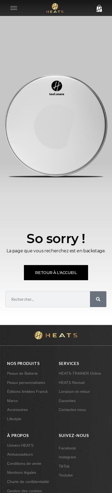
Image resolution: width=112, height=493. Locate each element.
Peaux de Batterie (22, 373)
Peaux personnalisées (26, 382)
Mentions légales (21, 472)
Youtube (66, 475)
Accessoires (17, 409)
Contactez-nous (72, 409)
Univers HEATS (20, 445)
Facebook (67, 448)
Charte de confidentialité (28, 481)
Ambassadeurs (20, 454)
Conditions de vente (24, 463)
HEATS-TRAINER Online (80, 373)
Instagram (67, 457)
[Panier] (98, 8)
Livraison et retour (74, 391)
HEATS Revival (72, 382)
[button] (13, 8)
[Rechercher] (98, 299)
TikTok (64, 466)
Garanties (67, 401)
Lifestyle (14, 419)
